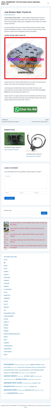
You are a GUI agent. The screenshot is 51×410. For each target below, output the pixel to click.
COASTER (7, 277)
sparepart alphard (10, 376)
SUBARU (6, 343)
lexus (20, 372)
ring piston (27, 372)
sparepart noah (33, 386)
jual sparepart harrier (41, 367)
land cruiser (14, 372)
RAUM (6, 337)
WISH (5, 354)
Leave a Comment (8, 149)
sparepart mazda (26, 386)
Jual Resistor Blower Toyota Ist (12, 147)
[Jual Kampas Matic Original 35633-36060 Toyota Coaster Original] (6, 235)
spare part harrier (31, 379)
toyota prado (20, 393)
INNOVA (6, 307)
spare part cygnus (38, 376)
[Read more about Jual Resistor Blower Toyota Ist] (14, 138)
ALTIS (5, 259)
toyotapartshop (12, 393)
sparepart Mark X (19, 386)
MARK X (6, 322)
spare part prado (21, 390)
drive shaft (27, 364)
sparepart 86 (33, 372)
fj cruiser (42, 364)
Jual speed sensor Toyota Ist (34, 154)
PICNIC (6, 328)
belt (19, 364)
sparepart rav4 (29, 390)
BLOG (5, 265)
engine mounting (35, 364)
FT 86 (5, 292)
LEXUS (6, 319)
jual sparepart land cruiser (11, 370)
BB (4, 262)
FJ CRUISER (7, 289)
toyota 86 (5, 393)
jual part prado (20, 367)
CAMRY (6, 271)
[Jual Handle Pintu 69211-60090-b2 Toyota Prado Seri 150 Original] (6, 229)
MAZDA (6, 325)
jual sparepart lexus (24, 370)
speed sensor (37, 390)
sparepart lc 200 (36, 383)
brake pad (22, 364)
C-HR (5, 268)
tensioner (41, 390)
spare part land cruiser (27, 383)
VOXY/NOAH (8, 351)
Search (44, 213)
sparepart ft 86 (12, 379)
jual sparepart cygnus (30, 367)
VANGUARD (7, 348)
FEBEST (6, 286)
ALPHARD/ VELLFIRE (10, 256)
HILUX (6, 304)
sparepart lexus (9, 386)
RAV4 (5, 340)
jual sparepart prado (37, 370)
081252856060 (9, 364)
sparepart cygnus (29, 376)
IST (13, 149)
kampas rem (7, 372)
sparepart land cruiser (13, 383)
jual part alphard (7, 367)
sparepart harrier (21, 379)
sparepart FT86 (7, 379)
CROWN (6, 280)
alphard (16, 364)
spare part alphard (20, 376)
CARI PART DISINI (8, 210)
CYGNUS (6, 283)
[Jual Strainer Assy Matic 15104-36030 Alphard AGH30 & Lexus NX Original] (6, 247)
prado (23, 372)
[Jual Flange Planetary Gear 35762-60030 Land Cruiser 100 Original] (6, 241)
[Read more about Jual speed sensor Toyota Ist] (36, 142)
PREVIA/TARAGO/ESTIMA (12, 334)
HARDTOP (7, 295)
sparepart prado (10, 390)
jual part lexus (14, 367)
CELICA (6, 274)
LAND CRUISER (8, 316)
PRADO (6, 331)
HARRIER (7, 298)
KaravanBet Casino (9, 313)
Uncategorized (8, 345)
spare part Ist (38, 379)
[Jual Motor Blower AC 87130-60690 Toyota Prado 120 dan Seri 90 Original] (6, 224)
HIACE (6, 301)
